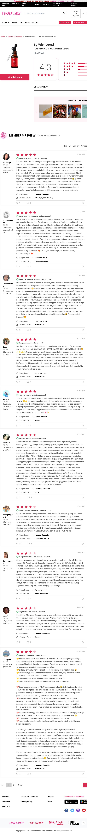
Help (50, 801)
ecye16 (5, 616)
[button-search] (64, 13)
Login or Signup (76, 13)
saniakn (6, 399)
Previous (37, 111)
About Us (5, 797)
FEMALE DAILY (25, 4)
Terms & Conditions (29, 797)
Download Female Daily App (10, 4)
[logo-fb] (66, 811)
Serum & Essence (15, 37)
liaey (5, 347)
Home (2, 37)
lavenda (6, 443)
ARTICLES (46, 4)
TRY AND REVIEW (74, 4)
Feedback (6, 801)
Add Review (16, 77)
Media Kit (6, 806)
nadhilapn (7, 162)
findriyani (7, 659)
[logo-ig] (78, 811)
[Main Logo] (11, 13)
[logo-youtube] (84, 811)
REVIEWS (37, 4)
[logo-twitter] (72, 811)
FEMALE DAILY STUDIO (58, 4)
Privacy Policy (26, 801)
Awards (51, 797)
